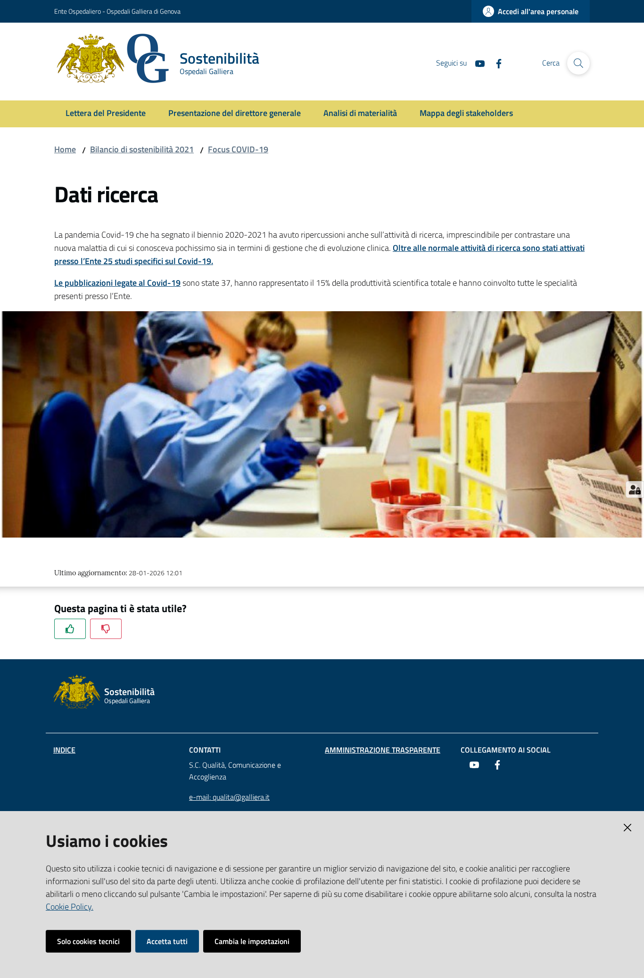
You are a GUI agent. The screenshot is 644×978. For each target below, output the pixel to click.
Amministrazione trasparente (382, 749)
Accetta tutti (167, 941)
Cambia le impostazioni (252, 941)
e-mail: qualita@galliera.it (229, 797)
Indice (64, 749)
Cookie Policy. (69, 906)
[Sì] (70, 629)
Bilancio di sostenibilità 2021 (142, 149)
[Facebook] (495, 62)
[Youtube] (476, 62)
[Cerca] (578, 63)
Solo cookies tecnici (88, 941)
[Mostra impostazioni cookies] (635, 489)
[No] (106, 629)
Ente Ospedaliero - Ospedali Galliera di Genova (117, 11)
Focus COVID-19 (238, 149)
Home (65, 149)
